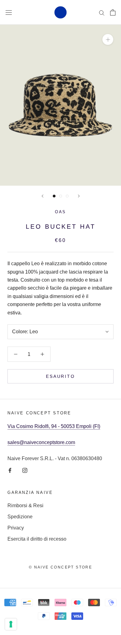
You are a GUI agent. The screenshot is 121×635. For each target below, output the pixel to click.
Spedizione (20, 516)
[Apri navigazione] (9, 12)
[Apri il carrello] (112, 12)
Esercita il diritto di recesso (36, 539)
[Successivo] (79, 196)
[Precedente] (42, 196)
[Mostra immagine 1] (54, 196)
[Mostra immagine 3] (67, 196)
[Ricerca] (102, 12)
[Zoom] (107, 39)
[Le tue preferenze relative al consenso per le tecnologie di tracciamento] (11, 624)
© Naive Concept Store (60, 567)
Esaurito (60, 376)
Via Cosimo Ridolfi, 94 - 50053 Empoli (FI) (53, 426)
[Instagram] (24, 470)
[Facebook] (9, 470)
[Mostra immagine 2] (60, 196)
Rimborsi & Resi (25, 505)
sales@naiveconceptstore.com (41, 442)
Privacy (15, 527)
